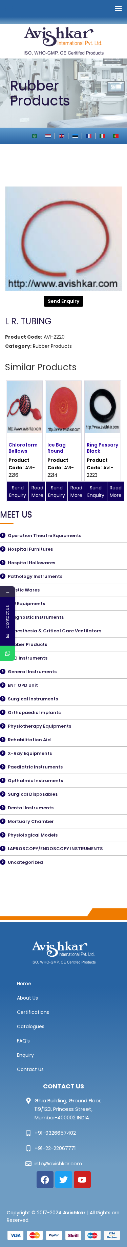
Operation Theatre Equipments (44, 535)
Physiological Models (33, 835)
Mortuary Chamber (31, 821)
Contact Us (30, 1069)
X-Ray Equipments (30, 753)
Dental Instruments (31, 808)
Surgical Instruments (33, 699)
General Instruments (32, 671)
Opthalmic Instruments (35, 780)
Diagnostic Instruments (36, 617)
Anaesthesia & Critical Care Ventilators (54, 631)
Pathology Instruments (35, 576)
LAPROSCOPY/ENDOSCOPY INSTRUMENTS (55, 848)
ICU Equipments (26, 603)
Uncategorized (25, 862)
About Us (27, 997)
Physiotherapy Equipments (39, 726)
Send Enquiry (63, 301)
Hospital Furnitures (30, 549)
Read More (37, 491)
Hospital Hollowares (31, 563)
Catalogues (30, 1026)
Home (24, 983)
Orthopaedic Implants (34, 712)
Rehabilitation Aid (29, 739)
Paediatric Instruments (35, 767)
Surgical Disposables (33, 794)
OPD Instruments (27, 658)
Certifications (33, 1012)
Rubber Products (52, 346)
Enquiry (25, 1055)
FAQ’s (23, 1040)
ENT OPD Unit (23, 685)
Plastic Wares (24, 590)
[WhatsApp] (7, 653)
